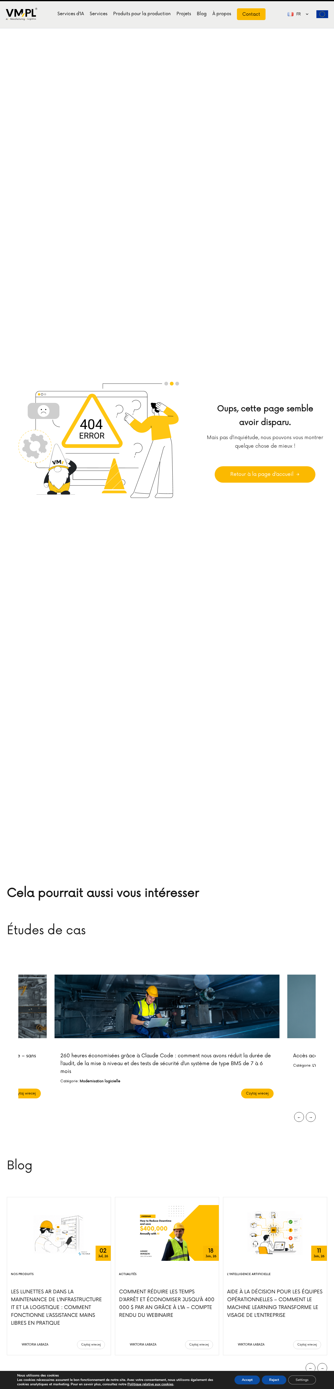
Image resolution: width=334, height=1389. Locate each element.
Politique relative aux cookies (150, 1384)
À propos (221, 13)
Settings (302, 1380)
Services (98, 13)
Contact (251, 14)
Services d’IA (70, 13)
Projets (184, 13)
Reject (274, 1380)
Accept (247, 1380)
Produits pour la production (142, 13)
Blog (202, 13)
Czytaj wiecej (24, 1093)
